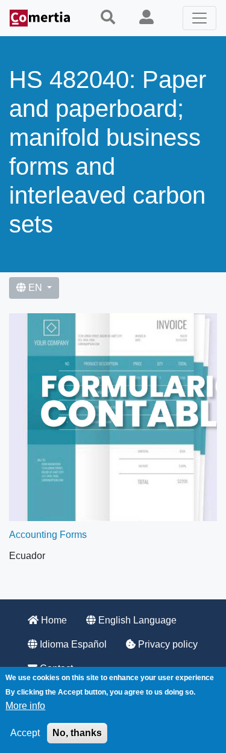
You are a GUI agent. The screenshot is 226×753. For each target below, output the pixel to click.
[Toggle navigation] (199, 18)
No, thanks (77, 733)
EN (35, 288)
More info (25, 706)
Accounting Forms (48, 535)
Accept (25, 733)
